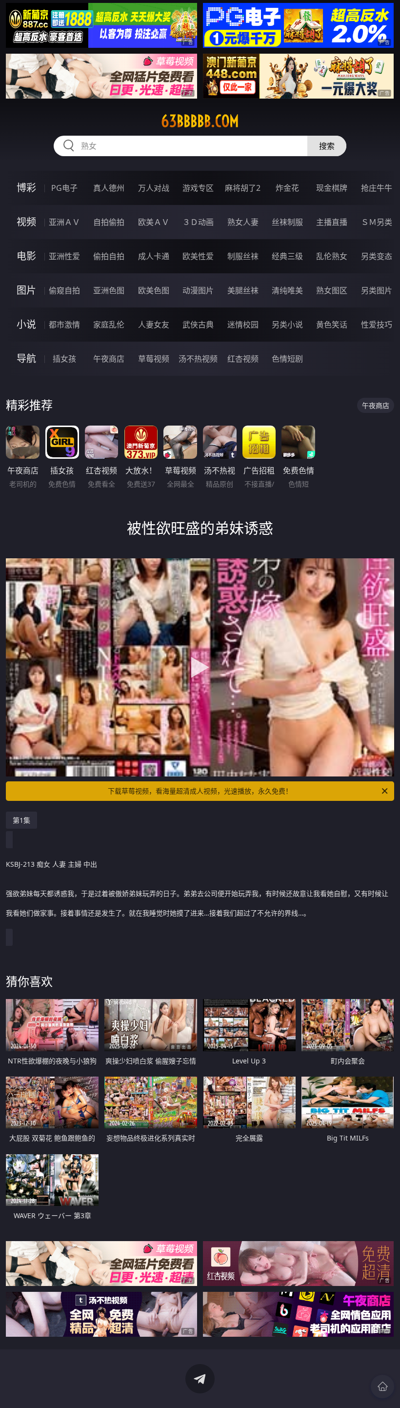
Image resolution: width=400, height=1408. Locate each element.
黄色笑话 (331, 324)
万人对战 (153, 188)
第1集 (21, 820)
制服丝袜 (243, 256)
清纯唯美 (287, 290)
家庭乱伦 (108, 324)
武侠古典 (198, 324)
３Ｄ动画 (198, 222)
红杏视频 (243, 358)
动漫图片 (198, 290)
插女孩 (64, 358)
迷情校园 (243, 324)
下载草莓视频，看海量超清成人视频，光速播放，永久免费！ (200, 791)
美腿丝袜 (243, 290)
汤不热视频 (198, 358)
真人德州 (108, 188)
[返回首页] (382, 1386)
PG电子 (64, 188)
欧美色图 (153, 290)
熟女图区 (331, 290)
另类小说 (287, 324)
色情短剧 (287, 358)
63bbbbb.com (200, 121)
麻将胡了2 (242, 188)
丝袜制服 (287, 222)
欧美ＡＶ (153, 222)
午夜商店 (108, 358)
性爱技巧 (376, 324)
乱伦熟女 (331, 256)
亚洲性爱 (64, 256)
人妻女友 (153, 324)
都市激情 (64, 324)
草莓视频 (153, 358)
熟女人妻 (243, 222)
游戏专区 (198, 188)
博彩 (26, 187)
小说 (26, 324)
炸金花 (287, 188)
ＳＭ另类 (376, 222)
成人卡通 (153, 256)
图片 (26, 290)
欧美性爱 (198, 256)
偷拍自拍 (108, 256)
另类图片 (376, 290)
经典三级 (287, 256)
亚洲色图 (108, 290)
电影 (26, 256)
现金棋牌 (331, 188)
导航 (26, 358)
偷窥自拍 (64, 290)
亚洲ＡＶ (64, 222)
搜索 (327, 146)
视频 (26, 221)
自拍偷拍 (108, 222)
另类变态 (376, 256)
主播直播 (331, 222)
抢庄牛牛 (376, 188)
